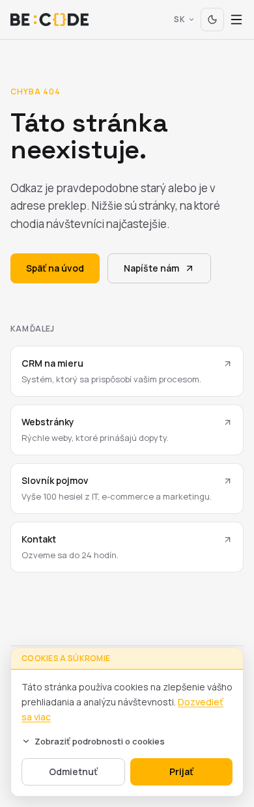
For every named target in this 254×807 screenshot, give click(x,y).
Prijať (181, 771)
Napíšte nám (151, 268)
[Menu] (236, 19)
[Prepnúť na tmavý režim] (212, 19)
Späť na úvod (55, 268)
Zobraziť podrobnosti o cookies (100, 741)
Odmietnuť (73, 771)
